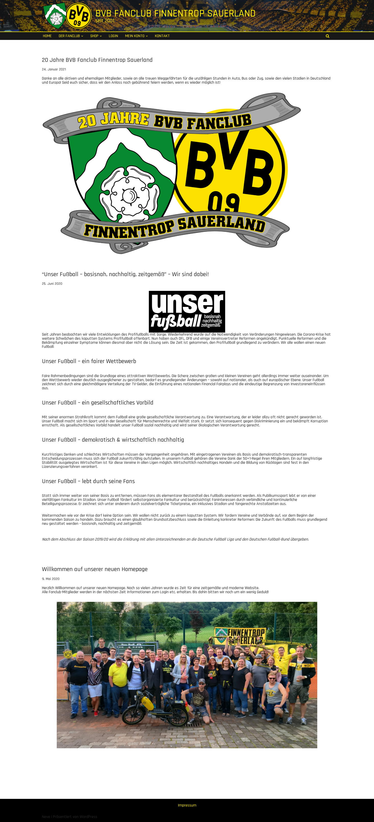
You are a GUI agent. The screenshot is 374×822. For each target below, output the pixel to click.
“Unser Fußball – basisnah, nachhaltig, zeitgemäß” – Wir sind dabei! (125, 274)
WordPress (88, 816)
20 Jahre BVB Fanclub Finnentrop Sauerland (97, 60)
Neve (46, 816)
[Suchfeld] (327, 36)
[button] (82, 36)
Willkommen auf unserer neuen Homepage (95, 569)
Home (47, 36)
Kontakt (162, 36)
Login (113, 36)
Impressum (187, 805)
